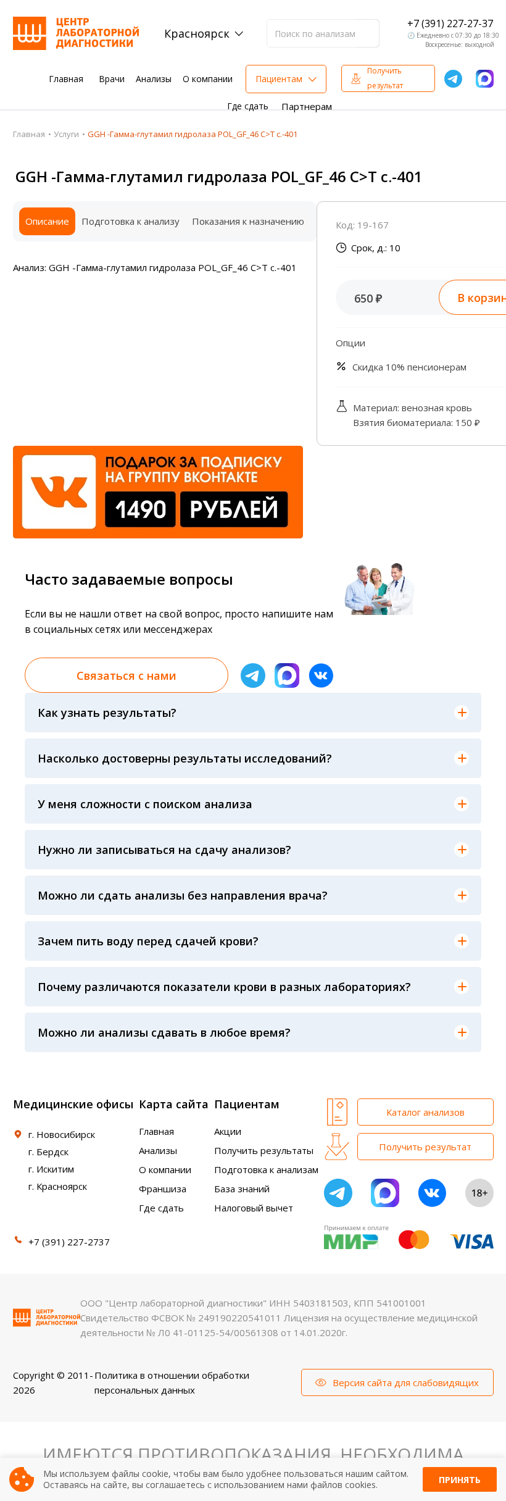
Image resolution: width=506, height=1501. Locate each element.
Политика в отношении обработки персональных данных (171, 1382)
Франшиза (162, 1188)
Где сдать (247, 106)
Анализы (154, 79)
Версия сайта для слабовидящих (406, 1382)
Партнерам (306, 106)
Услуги (66, 134)
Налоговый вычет (253, 1208)
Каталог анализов (425, 1112)
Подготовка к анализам (266, 1169)
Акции (227, 1131)
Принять (460, 1480)
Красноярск (197, 33)
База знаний (242, 1188)
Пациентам (278, 79)
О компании (208, 79)
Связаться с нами (126, 675)
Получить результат (385, 78)
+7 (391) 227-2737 (69, 1242)
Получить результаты (263, 1150)
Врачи (112, 79)
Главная (66, 79)
